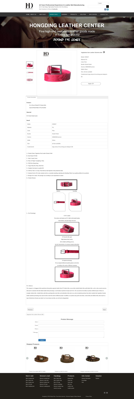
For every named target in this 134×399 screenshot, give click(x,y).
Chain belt (70, 380)
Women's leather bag (58, 386)
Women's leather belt (44, 382)
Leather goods (71, 388)
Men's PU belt (29, 384)
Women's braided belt (44, 378)
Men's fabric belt (29, 380)
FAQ (83, 382)
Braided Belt (70, 378)
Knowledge (84, 380)
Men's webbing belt (30, 386)
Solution (97, 378)
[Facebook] (105, 9)
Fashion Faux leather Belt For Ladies (37, 371)
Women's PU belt (43, 384)
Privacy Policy (88, 396)
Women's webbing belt (45, 386)
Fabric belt (70, 382)
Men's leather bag (58, 380)
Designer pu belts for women (61, 371)
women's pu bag (57, 388)
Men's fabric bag (57, 378)
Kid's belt (70, 384)
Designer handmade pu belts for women (89, 371)
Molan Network (77, 396)
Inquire (90, 83)
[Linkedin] (108, 9)
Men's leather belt (30, 382)
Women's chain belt (44, 380)
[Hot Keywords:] (107, 6)
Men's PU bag (57, 382)
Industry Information (86, 378)
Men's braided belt (30, 378)
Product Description (31, 97)
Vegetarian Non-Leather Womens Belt (35, 314)
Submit (42, 340)
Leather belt (70, 386)
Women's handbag (58, 384)
